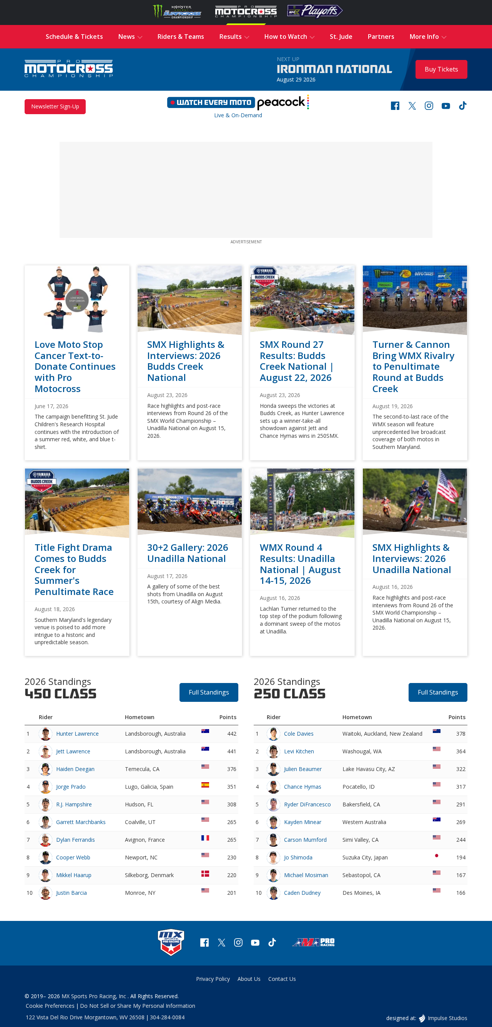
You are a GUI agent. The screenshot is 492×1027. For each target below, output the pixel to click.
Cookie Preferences (50, 1005)
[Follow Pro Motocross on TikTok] (462, 106)
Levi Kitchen (299, 751)
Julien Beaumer (303, 769)
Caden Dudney (302, 892)
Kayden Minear (302, 822)
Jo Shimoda (298, 857)
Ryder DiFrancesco (307, 804)
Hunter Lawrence (77, 733)
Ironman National (334, 69)
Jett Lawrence (73, 751)
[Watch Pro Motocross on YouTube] (445, 106)
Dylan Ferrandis (75, 839)
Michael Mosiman (306, 875)
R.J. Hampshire (74, 804)
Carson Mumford (305, 839)
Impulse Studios (447, 1018)
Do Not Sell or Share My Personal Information (137, 1005)
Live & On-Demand (238, 105)
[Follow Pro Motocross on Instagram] (429, 106)
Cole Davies (299, 733)
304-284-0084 (167, 1017)
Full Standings (209, 692)
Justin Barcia (71, 892)
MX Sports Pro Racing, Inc (95, 996)
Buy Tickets (441, 69)
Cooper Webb (73, 857)
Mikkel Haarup (73, 875)
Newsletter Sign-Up (55, 106)
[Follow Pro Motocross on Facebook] (395, 106)
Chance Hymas (302, 786)
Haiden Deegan (75, 769)
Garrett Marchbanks (81, 822)
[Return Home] (69, 69)
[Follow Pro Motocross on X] (412, 106)
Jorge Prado (71, 786)
